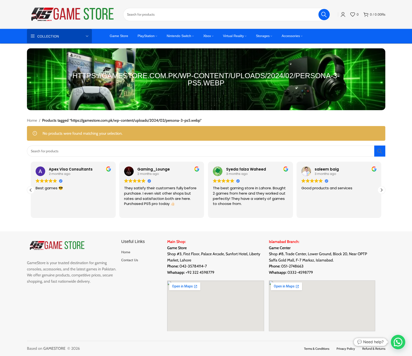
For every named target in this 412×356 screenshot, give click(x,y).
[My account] (343, 14)
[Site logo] (72, 14)
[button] (381, 190)
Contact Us (129, 260)
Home (32, 120)
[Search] (379, 151)
